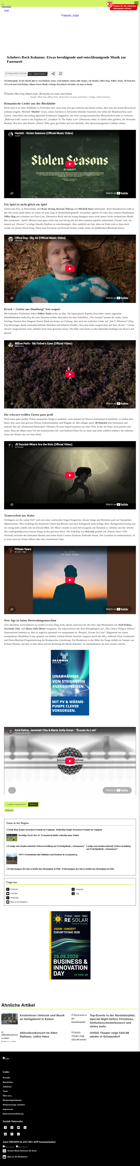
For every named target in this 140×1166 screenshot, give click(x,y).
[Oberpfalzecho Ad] (122, 7)
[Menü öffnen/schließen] (136, 3)
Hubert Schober (39, 74)
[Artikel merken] (60, 73)
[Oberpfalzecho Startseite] (6, 10)
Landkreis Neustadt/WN (16, 804)
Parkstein (33, 804)
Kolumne (9, 810)
